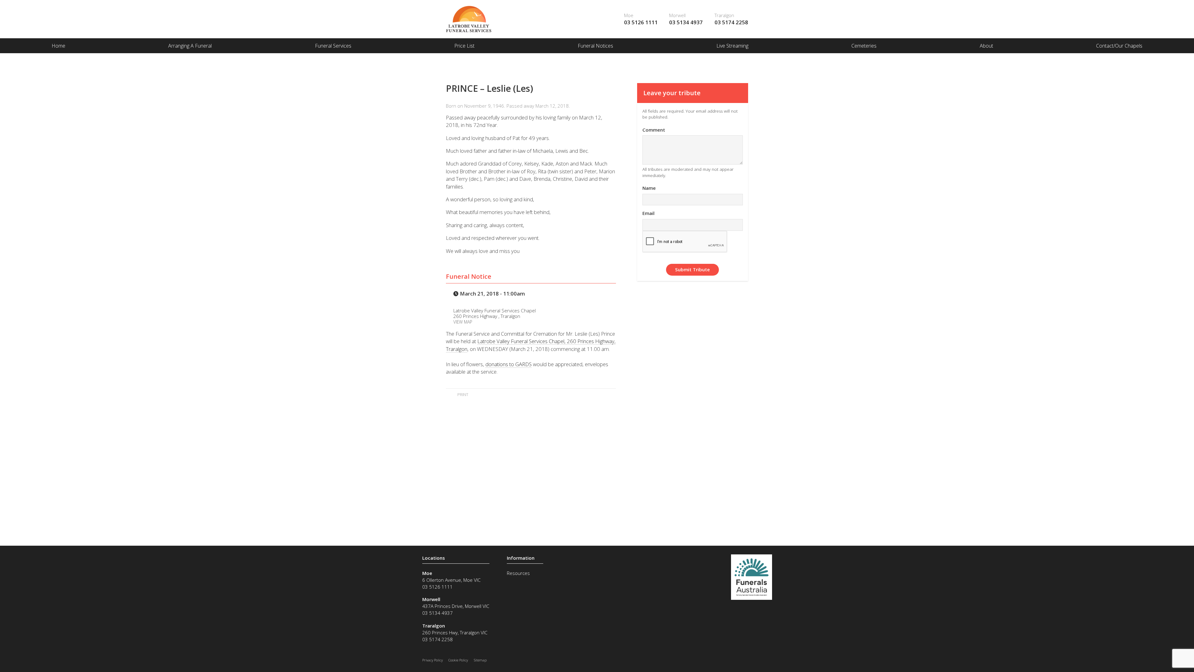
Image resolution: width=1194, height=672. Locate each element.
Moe (628, 15)
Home (58, 45)
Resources (518, 573)
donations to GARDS (508, 364)
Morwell (677, 15)
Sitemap (480, 660)
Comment (653, 130)
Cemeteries (864, 45)
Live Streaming (732, 45)
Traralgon (724, 15)
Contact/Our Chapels (1119, 45)
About (986, 45)
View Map (462, 322)
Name (649, 188)
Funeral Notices (595, 45)
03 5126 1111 (641, 22)
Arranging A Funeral (190, 45)
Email (648, 213)
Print (462, 394)
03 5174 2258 (731, 22)
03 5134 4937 (686, 22)
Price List (464, 45)
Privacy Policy (432, 660)
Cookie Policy (458, 660)
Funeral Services (333, 45)
